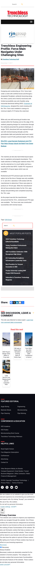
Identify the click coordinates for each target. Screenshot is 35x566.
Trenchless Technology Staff (11, 59)
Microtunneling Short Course (10, 433)
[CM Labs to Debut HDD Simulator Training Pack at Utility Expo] (17, 339)
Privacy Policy (5, 483)
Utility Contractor (20, 474)
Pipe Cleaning (5, 413)
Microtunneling (22, 410)
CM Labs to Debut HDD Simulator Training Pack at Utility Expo (17, 353)
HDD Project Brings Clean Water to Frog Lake (6, 354)
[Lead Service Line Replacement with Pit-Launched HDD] (6, 366)
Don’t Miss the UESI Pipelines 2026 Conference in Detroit (28, 353)
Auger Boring (5, 407)
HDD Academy (5, 426)
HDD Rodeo (4, 430)
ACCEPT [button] (14, 507)
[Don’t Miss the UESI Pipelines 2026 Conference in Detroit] (29, 339)
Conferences (5, 456)
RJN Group (8, 220)
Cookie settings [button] (5, 507)
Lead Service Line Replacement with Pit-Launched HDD (6, 380)
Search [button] (22, 4)
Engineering (21, 407)
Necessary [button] (3, 545)
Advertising (4, 459)
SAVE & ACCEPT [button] (5, 565)
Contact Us (4, 462)
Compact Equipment (7, 471)
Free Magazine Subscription (10, 452)
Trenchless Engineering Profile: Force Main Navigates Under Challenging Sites (16, 50)
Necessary (5, 547)
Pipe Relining (22, 413)
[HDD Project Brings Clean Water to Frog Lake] (6, 339)
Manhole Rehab (6, 410)
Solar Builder (19, 471)
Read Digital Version (7, 449)
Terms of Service (17, 483)
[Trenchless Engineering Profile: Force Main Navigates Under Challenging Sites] (17, 34)
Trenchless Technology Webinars (11, 436)
